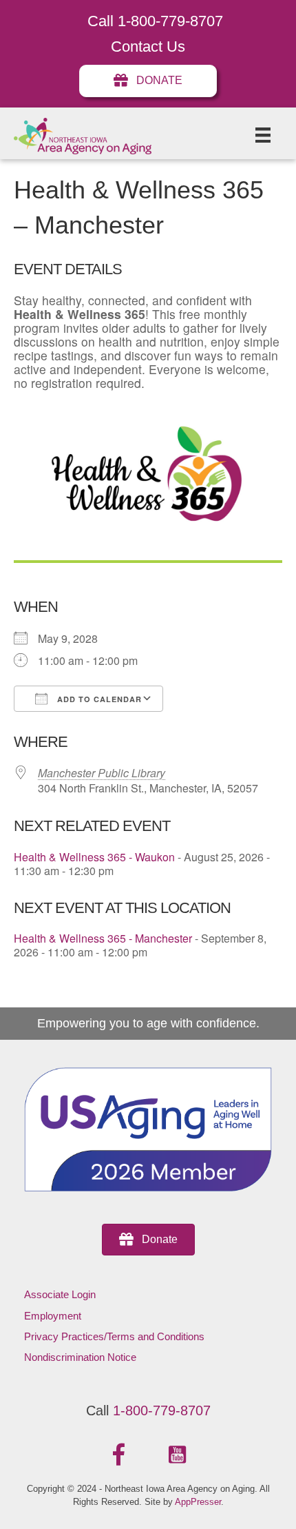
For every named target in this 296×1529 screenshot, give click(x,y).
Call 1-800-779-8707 (155, 21)
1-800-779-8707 (162, 1410)
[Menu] (263, 135)
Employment (52, 1316)
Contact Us (148, 46)
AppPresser (198, 1502)
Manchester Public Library (101, 773)
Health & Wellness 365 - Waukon (94, 857)
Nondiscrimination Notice (80, 1357)
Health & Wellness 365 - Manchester (103, 938)
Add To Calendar (98, 699)
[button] (119, 1455)
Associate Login (60, 1294)
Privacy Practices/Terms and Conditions (114, 1336)
